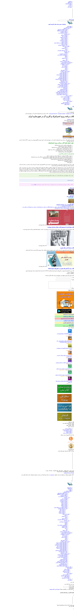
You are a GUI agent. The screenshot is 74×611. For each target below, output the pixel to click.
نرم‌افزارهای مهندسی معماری (61, 543)
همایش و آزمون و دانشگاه (62, 30)
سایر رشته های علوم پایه (62, 50)
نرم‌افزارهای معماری (63, 76)
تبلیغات (70, 4)
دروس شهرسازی (63, 563)
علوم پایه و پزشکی (65, 46)
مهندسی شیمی (64, 41)
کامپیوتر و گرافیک (63, 37)
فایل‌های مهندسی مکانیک (62, 84)
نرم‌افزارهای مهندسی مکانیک (61, 547)
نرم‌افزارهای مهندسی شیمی (61, 74)
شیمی (66, 49)
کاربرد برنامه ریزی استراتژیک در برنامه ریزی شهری (39, 206)
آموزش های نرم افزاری (64, 71)
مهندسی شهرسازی (63, 40)
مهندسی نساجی (62, 512)
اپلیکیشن (70, 1)
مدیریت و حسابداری (63, 53)
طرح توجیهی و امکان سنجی (61, 94)
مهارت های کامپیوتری (63, 551)
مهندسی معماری (64, 39)
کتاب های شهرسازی (53, 113)
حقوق (66, 55)
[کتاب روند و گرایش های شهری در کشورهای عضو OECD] (60, 266)
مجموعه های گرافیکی (63, 564)
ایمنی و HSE (64, 64)
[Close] (73, 589)
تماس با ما (70, 6)
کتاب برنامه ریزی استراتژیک (60, 208)
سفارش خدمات (69, 95)
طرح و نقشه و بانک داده (64, 83)
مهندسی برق (64, 36)
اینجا (35, 184)
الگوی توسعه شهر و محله (62, 91)
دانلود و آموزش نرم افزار (64, 61)
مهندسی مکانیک (64, 35)
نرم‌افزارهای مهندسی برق (62, 545)
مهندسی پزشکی (62, 511)
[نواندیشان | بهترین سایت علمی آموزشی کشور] (70, 110)
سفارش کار (69, 567)
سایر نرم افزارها (64, 81)
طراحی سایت (66, 569)
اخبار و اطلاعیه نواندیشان (62, 29)
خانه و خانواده (64, 58)
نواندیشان (52, 474)
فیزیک (66, 69)
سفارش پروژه (66, 97)
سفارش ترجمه (66, 100)
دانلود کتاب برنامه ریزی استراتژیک (55, 206)
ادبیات (66, 57)
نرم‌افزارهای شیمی (63, 80)
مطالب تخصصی (69, 27)
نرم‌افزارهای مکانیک (63, 73)
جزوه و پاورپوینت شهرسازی (61, 93)
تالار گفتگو (70, 2)
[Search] (58, 112)
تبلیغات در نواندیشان (65, 577)
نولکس (70, 489)
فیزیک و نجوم (64, 518)
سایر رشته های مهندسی (62, 44)
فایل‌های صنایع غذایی (63, 85)
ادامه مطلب (71, 187)
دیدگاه (72, 288)
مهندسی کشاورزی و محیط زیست (60, 42)
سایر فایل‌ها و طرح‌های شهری (61, 92)
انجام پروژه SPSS (66, 98)
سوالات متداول (69, 431)
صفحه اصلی (69, 26)
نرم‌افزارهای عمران (63, 75)
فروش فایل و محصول (65, 103)
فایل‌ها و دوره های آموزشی (66, 62)
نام (73, 277)
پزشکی (65, 47)
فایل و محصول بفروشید (67, 429)
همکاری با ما (69, 101)
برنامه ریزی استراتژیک (65, 206)
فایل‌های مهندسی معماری (62, 86)
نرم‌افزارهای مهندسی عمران (61, 542)
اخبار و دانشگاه (66, 28)
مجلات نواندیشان (68, 3)
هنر (66, 59)
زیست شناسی (64, 48)
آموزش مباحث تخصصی (64, 63)
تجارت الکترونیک (64, 70)
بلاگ (73, 106)
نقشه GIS (65, 87)
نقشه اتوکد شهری (63, 89)
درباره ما (70, 5)
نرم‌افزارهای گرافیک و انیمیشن (61, 79)
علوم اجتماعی (64, 526)
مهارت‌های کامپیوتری (63, 82)
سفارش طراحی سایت (65, 96)
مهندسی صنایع (64, 43)
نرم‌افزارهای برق (64, 72)
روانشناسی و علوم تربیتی (62, 54)
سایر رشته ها (66, 51)
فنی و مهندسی (66, 33)
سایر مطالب (64, 60)
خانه (73, 113)
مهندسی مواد (62, 509)
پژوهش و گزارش (63, 31)
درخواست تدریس (66, 102)
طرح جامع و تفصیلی (63, 90)
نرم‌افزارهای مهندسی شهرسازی (61, 544)
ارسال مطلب (66, 104)
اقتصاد (66, 52)
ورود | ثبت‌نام (71, 19)
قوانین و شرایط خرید (68, 430)
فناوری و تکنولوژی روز (62, 32)
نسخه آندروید (71, 472)
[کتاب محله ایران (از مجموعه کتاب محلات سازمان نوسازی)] (60, 224)
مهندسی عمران (64, 38)
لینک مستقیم (66, 472)
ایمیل (72, 279)
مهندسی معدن (62, 510)
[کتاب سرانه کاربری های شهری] (60, 245)
